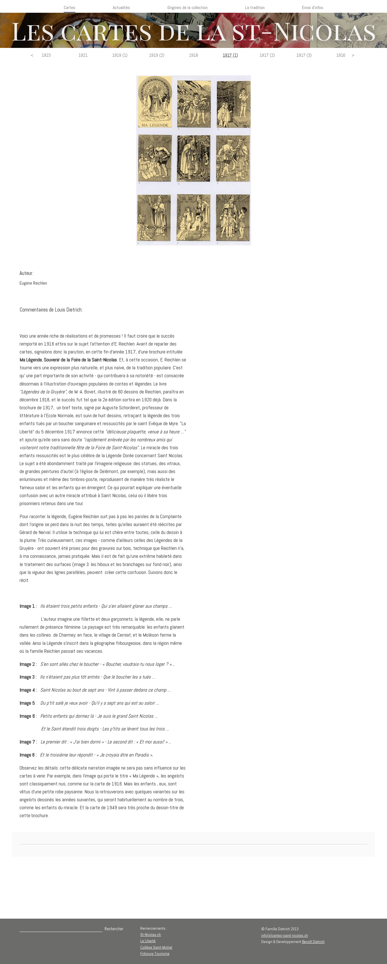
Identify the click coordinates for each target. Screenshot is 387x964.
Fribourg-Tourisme (154, 953)
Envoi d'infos (312, 7)
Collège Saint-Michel (156, 947)
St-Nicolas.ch (150, 934)
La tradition (255, 7)
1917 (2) (267, 55)
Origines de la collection (187, 7)
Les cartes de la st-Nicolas (193, 30)
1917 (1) (230, 55)
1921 (83, 55)
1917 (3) (304, 55)
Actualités (121, 7)
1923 (46, 55)
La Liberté (148, 940)
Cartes (69, 7)
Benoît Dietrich (313, 941)
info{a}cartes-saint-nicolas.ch (284, 935)
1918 (193, 55)
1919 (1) (119, 55)
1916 (340, 55)
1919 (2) (156, 55)
